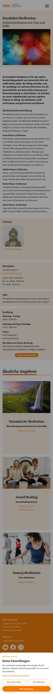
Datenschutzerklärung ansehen (15, 675)
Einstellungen (39, 682)
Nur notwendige (14, 682)
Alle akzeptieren (27, 689)
